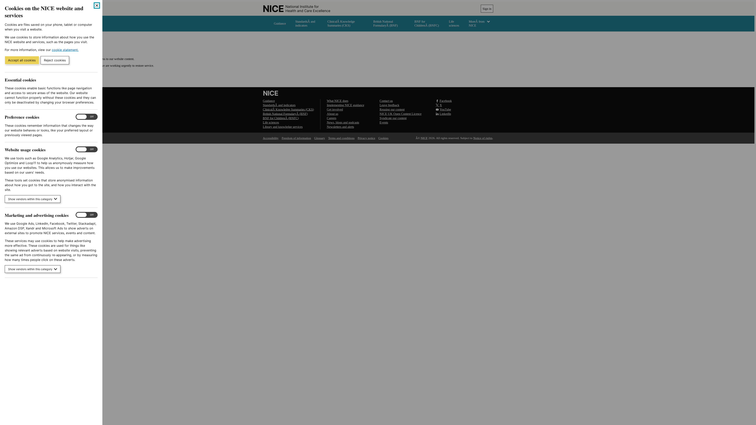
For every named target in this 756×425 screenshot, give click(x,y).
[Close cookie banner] (96, 5)
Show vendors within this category (30, 199)
